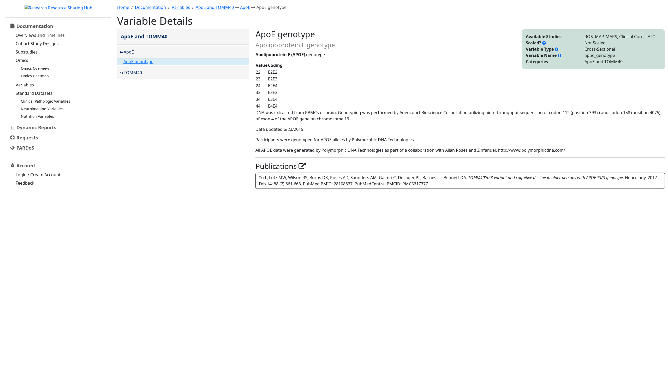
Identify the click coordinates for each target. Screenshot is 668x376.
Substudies (27, 52)
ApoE (245, 7)
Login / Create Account (38, 175)
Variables (25, 85)
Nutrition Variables (37, 116)
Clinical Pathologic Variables (45, 101)
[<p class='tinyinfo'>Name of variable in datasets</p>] (559, 55)
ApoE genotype (138, 61)
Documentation (150, 7)
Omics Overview (35, 68)
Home (123, 7)
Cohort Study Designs (37, 43)
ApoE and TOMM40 (215, 7)
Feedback (25, 183)
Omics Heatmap (35, 75)
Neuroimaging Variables (42, 108)
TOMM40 (133, 72)
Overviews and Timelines (40, 35)
